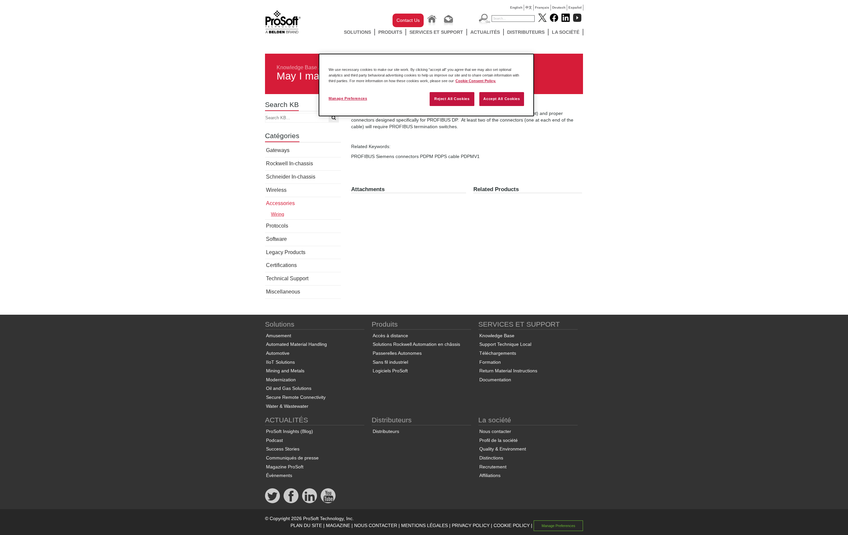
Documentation (495, 379)
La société (565, 32)
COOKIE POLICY (512, 525)
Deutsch (558, 7)
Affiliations (490, 475)
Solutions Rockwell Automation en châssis (416, 344)
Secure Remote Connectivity (296, 397)
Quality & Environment (502, 449)
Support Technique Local (505, 344)
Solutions (357, 32)
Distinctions (491, 457)
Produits (390, 32)
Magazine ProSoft (284, 466)
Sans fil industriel (390, 362)
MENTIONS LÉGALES (424, 525)
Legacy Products (285, 252)
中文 (528, 7)
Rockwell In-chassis (289, 163)
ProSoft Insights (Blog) (289, 431)
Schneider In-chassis (290, 177)
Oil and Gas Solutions (288, 388)
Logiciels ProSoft (390, 370)
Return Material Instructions (508, 370)
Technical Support (287, 278)
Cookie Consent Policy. (475, 81)
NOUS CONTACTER (375, 525)
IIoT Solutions (280, 362)
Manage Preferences (348, 98)
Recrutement (492, 466)
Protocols (277, 226)
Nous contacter (495, 431)
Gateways (278, 150)
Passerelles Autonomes (397, 353)
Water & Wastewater (287, 406)
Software (276, 239)
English (516, 7)
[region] (426, 85)
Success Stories (282, 449)
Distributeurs (526, 32)
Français (542, 7)
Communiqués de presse (292, 457)
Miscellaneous (283, 291)
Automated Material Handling (296, 344)
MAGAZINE (338, 525)
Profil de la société (498, 440)
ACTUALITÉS (485, 32)
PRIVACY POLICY (471, 525)
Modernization (281, 379)
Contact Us (408, 20)
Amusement (278, 335)
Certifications (281, 265)
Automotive (278, 353)
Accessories (280, 203)
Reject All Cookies (451, 99)
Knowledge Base (297, 67)
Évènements (279, 475)
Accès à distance (390, 335)
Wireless (276, 190)
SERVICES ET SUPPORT (436, 32)
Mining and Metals (285, 370)
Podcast (274, 440)
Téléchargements (497, 353)
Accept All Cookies (501, 99)
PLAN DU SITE (306, 525)
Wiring (277, 214)
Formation (490, 362)
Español (575, 7)
